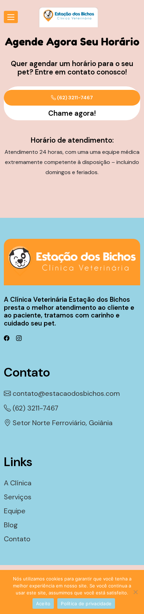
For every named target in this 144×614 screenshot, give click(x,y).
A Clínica (17, 482)
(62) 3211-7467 (74, 97)
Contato (17, 538)
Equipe (15, 510)
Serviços (17, 496)
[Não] (135, 591)
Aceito (43, 603)
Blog (11, 524)
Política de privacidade (86, 603)
